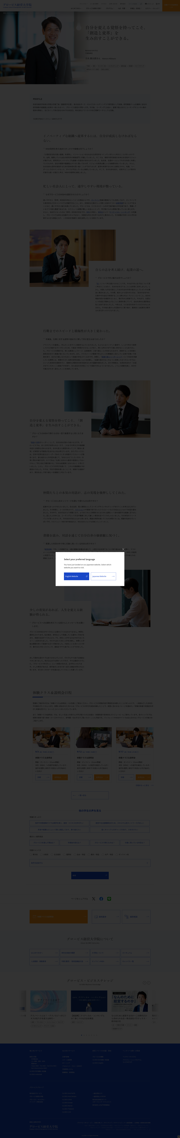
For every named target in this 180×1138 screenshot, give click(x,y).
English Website (71, 576)
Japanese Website (99, 576)
